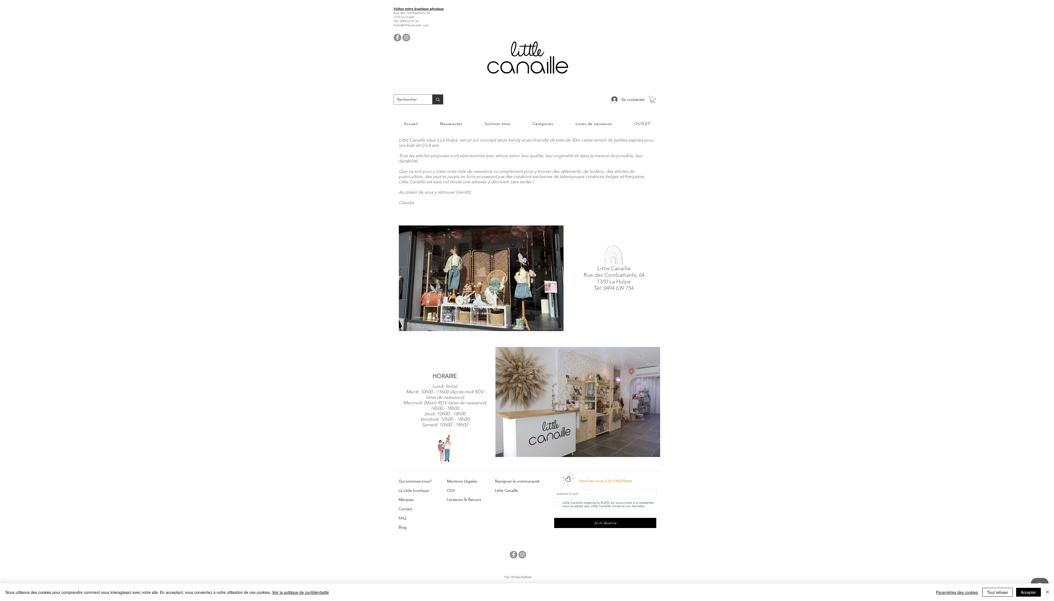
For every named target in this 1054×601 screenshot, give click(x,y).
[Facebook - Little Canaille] (397, 37)
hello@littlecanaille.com (411, 25)
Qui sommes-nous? (415, 481)
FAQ (403, 518)
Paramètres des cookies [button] (957, 592)
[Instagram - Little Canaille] (406, 37)
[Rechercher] (437, 99)
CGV (451, 490)
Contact (405, 508)
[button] (653, 99)
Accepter (1028, 592)
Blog (403, 527)
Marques (406, 499)
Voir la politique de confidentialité (300, 592)
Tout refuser (997, 592)
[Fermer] (1047, 592)
